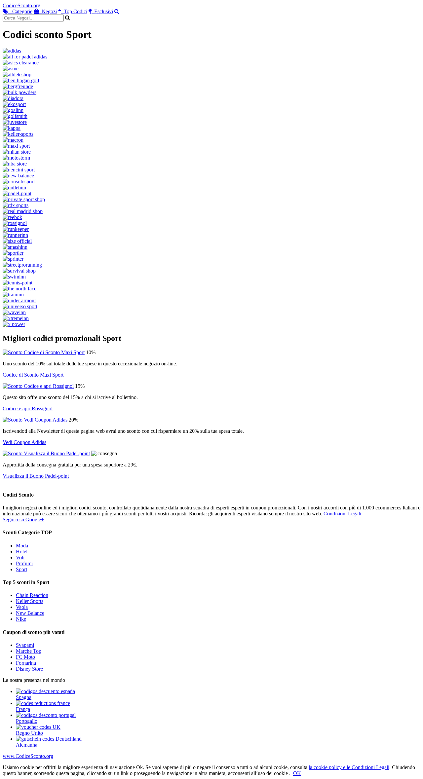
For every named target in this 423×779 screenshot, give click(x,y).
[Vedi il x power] (14, 324)
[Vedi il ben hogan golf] (21, 80)
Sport (21, 569)
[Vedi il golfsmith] (15, 116)
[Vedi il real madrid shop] (23, 211)
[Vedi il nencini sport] (19, 169)
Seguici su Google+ (23, 519)
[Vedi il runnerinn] (15, 235)
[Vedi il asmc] (11, 68)
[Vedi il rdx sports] (15, 205)
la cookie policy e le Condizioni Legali (349, 767)
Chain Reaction (32, 595)
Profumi (24, 563)
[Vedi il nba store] (15, 164)
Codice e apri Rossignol (28, 408)
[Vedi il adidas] (12, 51)
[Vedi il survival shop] (19, 271)
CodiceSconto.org (21, 5)
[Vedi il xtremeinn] (16, 318)
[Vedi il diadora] (13, 98)
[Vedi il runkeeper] (16, 229)
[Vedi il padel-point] (17, 193)
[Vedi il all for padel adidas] (25, 56)
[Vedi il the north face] (19, 288)
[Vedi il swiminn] (14, 276)
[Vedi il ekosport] (14, 104)
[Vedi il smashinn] (15, 247)
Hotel (21, 551)
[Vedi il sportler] (13, 253)
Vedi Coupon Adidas (24, 442)
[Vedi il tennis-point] (17, 282)
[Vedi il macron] (13, 140)
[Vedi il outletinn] (14, 187)
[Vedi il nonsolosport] (19, 181)
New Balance (30, 613)
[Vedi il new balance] (18, 175)
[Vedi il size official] (17, 241)
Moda (22, 545)
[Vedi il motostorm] (16, 158)
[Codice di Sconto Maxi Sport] (44, 352)
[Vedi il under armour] (19, 300)
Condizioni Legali (342, 513)
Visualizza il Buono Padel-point (36, 476)
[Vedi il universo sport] (20, 306)
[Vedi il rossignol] (15, 223)
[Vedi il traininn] (13, 294)
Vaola (22, 607)
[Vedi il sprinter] (13, 259)
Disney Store (29, 669)
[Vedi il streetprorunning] (22, 265)
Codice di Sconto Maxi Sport (33, 375)
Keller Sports (29, 601)
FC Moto (25, 657)
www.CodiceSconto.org (28, 756)
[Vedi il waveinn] (14, 312)
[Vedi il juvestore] (15, 122)
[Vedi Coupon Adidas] (35, 420)
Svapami (25, 645)
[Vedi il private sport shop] (24, 199)
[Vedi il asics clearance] (21, 62)
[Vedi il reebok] (12, 217)
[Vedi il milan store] (17, 152)
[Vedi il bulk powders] (19, 92)
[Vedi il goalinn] (13, 110)
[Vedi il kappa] (11, 128)
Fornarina (26, 663)
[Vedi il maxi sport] (16, 146)
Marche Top (28, 651)
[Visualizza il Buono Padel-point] (46, 453)
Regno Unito (29, 733)
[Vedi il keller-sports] (18, 134)
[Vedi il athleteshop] (17, 74)
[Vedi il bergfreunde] (18, 86)
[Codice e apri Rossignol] (38, 386)
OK (297, 773)
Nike (21, 619)
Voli (20, 557)
